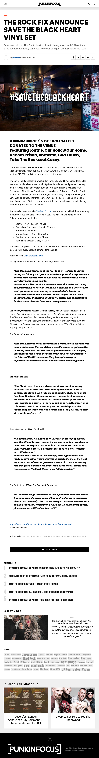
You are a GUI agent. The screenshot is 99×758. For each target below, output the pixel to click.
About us (90, 748)
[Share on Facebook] (73, 57)
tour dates (27, 669)
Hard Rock (29, 658)
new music (55, 661)
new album (37, 661)
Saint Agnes (83, 665)
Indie (48, 658)
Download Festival (74, 654)
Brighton (57, 654)
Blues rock (49, 655)
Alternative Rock (29, 654)
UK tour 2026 (55, 669)
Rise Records (61, 665)
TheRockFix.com (44, 211)
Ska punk (7, 669)
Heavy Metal (41, 658)
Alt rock (41, 654)
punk (26, 665)
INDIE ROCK (54, 658)
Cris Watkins (16, 57)
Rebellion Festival (51, 665)
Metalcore (24, 661)
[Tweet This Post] (78, 57)
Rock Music (75, 665)
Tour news (36, 669)
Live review (73, 658)
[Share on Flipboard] (83, 57)
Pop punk (89, 662)
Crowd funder (36, 537)
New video (81, 662)
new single (68, 661)
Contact (84, 748)
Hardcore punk (16, 658)
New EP (46, 662)
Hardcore (7, 658)
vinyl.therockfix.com (33, 255)
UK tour (44, 669)
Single (90, 665)
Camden (25, 537)
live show (86, 658)
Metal (16, 661)
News (66, 748)
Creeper (64, 654)
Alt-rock (6, 655)
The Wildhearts (15, 669)
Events (75, 748)
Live (79, 748)
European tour (87, 655)
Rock (68, 665)
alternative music (16, 655)
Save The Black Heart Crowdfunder (57, 537)
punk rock (37, 665)
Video (86, 669)
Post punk (18, 665)
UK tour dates (70, 669)
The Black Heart (79, 537)
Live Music (63, 658)
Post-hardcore (8, 665)
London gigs (8, 662)
